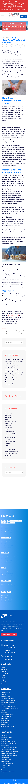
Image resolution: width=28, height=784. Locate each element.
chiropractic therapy (13, 326)
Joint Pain (4, 709)
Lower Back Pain (10, 438)
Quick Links (6, 661)
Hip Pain (3, 707)
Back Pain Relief (6, 693)
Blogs (3, 677)
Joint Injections (5, 742)
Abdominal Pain (5, 689)
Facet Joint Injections (11, 430)
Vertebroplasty (5, 755)
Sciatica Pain (4, 719)
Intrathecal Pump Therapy (8, 740)
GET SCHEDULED (9, 631)
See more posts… (13, 393)
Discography (4, 732)
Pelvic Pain (4, 715)
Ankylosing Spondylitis (7, 695)
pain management (10, 446)
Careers (3, 681)
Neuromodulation (6, 767)
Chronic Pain (8, 420)
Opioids (7, 444)
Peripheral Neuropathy (7, 723)
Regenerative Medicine (11, 448)
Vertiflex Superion (6, 757)
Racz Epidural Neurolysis (8, 747)
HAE (6, 432)
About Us (4, 667)
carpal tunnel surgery (11, 418)
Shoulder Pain (5, 721)
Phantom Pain (5, 717)
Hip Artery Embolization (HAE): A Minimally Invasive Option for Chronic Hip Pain (14, 359)
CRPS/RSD (8, 424)
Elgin (3, 565)
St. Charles (6, 578)
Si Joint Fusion (5, 765)
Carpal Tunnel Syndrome (8, 699)
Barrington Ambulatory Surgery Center (11, 519)
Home (3, 43)
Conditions (8, 422)
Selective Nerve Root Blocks (9, 749)
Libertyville (6, 535)
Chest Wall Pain (5, 701)
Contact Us (4, 679)
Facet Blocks (5, 736)
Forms (3, 673)
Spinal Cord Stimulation (8, 751)
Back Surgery (9, 414)
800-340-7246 (8, 656)
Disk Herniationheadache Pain (9, 705)
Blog (6, 416)
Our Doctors (4, 671)
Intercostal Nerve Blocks (8, 738)
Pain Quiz (4, 669)
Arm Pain (3, 691)
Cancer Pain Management (8, 697)
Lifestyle (7, 436)
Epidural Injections (10, 428)
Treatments (8, 452)
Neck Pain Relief (6, 713)
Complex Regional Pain (8, 703)
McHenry (5, 550)
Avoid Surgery (9, 43)
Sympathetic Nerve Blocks (9, 753)
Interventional (5, 759)
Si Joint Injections (6, 763)
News (6, 442)
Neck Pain (8, 440)
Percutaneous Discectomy (9, 745)
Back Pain (8, 412)
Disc (6, 426)
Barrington (6, 589)
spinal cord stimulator (11, 450)
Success (3, 675)
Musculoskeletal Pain (7, 711)
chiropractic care (13, 312)
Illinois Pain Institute (10, 434)
